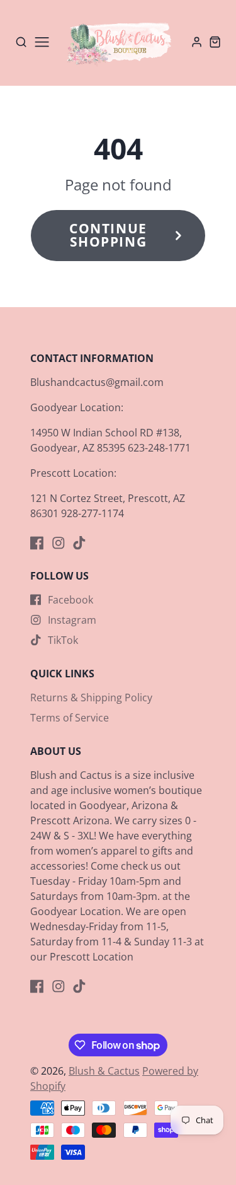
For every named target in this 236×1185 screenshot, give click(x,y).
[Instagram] (58, 543)
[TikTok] (79, 543)
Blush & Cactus (104, 1071)
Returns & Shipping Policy (91, 697)
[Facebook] (37, 543)
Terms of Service (69, 718)
